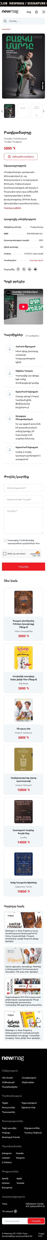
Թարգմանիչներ (9, 1086)
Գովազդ (6, 1132)
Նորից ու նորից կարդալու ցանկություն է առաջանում (28, 455)
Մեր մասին (7, 1077)
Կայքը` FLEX (41, 1234)
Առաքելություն (29, 1077)
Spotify (5, 1178)
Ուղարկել (24, 566)
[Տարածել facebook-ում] (18, 269)
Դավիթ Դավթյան (13, 141)
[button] (44, 111)
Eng (29, 11)
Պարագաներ (8, 1112)
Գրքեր (5, 1103)
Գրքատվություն (29, 1103)
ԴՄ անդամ (7, 1211)
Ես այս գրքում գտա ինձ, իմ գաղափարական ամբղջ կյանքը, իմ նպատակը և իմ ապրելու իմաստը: (28, 431)
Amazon (6, 1183)
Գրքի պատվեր (9, 1128)
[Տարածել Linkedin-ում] (29, 269)
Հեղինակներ (28, 1082)
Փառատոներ (8, 1107)
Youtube (20, 1153)
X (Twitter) (7, 1162)
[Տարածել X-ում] (23, 269)
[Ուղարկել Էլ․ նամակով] (35, 269)
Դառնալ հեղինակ (33, 1132)
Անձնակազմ (8, 1082)
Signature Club (28, 1107)
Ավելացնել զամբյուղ (23, 156)
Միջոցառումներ (32, 1128)
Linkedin (6, 1157)
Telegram (20, 1157)
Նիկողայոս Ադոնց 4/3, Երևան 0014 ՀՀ (35, 1204)
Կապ (4, 1203)
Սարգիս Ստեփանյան (15, 138)
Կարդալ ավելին (12, 207)
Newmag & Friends (11, 1137)
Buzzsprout (7, 1187)
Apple (19, 1178)
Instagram (7, 1153)
